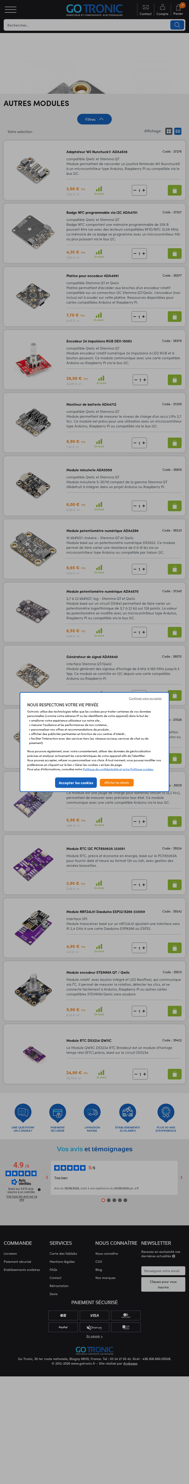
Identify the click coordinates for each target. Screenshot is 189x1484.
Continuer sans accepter (145, 698)
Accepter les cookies (76, 782)
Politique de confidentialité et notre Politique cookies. (118, 769)
